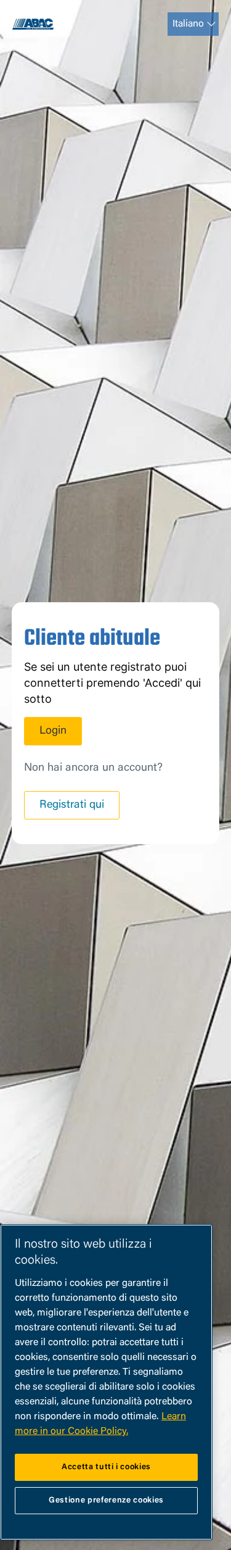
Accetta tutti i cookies (106, 1467)
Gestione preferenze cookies (106, 1500)
